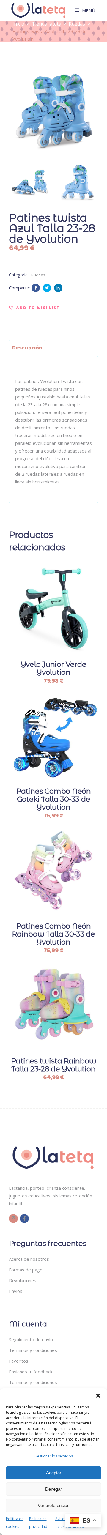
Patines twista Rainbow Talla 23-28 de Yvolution (53, 1065)
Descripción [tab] (27, 348)
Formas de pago (26, 1270)
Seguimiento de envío (31, 1339)
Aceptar (53, 1472)
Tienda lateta (46, 24)
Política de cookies (14, 1522)
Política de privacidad (38, 1522)
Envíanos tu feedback (30, 1372)
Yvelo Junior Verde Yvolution (53, 668)
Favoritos (18, 1361)
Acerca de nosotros (29, 1259)
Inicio (18, 24)
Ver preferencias (54, 1505)
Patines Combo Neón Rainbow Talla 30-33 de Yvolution (53, 934)
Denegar (53, 1489)
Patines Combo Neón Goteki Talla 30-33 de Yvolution (53, 799)
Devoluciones (22, 1280)
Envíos (15, 1291)
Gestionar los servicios (53, 1456)
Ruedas (77, 24)
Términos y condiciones (33, 1350)
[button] (98, 1396)
